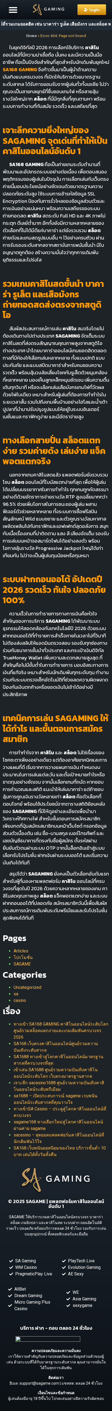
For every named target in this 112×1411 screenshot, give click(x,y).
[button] (13, 10)
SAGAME (22, 964)
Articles (21, 951)
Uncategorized (27, 987)
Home (31, 35)
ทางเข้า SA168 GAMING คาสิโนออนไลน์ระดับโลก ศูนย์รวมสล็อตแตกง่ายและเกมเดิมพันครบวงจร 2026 (61, 1030)
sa (16, 993)
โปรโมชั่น (23, 957)
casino (20, 1000)
